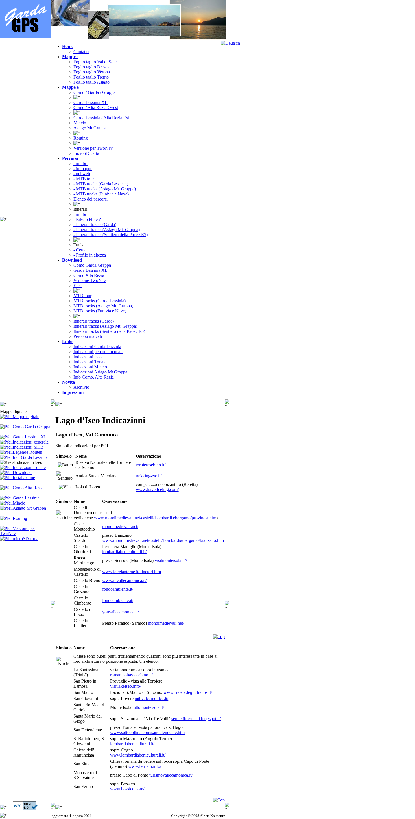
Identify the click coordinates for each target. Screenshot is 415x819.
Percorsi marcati (87, 336)
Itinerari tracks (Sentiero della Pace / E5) (109, 331)
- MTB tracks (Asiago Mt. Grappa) (104, 188)
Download (22, 472)
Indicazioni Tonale (89, 361)
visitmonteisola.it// (171, 560)
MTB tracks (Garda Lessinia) (99, 300)
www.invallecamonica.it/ (124, 580)
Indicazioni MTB (28, 447)
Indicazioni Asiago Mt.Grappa (100, 372)
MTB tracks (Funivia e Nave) (99, 311)
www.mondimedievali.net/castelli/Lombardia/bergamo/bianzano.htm (163, 540)
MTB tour (82, 295)
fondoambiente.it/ (117, 589)
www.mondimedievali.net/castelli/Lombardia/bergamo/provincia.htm (155, 517)
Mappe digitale (26, 416)
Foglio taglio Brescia (91, 66)
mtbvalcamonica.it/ (151, 698)
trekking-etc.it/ (148, 475)
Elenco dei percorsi (90, 199)
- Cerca (79, 249)
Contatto (81, 51)
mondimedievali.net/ (120, 526)
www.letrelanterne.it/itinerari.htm (131, 571)
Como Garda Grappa (92, 265)
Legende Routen (27, 452)
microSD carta (86, 153)
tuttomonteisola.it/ (148, 707)
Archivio (81, 387)
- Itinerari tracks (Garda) (94, 224)
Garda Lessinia (26, 498)
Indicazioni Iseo (87, 356)
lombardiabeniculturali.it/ (124, 551)
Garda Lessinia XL (90, 102)
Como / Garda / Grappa (94, 92)
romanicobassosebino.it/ (131, 674)
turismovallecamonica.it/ (171, 775)
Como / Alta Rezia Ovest (95, 107)
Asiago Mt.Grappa (90, 127)
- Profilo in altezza (89, 255)
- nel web (81, 173)
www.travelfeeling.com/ (157, 489)
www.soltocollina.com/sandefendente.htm (147, 732)
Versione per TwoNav (93, 148)
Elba (77, 285)
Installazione (24, 477)
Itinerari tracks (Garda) (93, 321)
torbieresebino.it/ (150, 464)
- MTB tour (83, 178)
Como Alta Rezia (88, 275)
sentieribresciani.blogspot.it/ (196, 718)
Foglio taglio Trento (91, 77)
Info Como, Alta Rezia (93, 377)
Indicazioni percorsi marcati (98, 351)
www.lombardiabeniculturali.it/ (137, 755)
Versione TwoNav (89, 280)
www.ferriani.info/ (144, 766)
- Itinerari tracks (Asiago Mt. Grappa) (106, 229)
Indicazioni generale (31, 442)
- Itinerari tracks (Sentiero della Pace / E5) (110, 234)
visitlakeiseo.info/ (125, 686)
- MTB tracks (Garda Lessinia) (100, 183)
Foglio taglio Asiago (91, 82)
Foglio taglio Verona (91, 71)
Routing (80, 138)
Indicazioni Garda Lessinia (97, 346)
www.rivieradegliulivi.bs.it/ (187, 692)
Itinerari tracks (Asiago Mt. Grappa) (105, 326)
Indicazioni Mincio (90, 366)
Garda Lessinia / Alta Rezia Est (101, 117)
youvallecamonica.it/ (120, 611)
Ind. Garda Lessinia (30, 457)
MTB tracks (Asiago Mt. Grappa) (103, 305)
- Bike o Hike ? (87, 219)
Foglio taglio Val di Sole (95, 61)
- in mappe (82, 168)
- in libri (80, 163)
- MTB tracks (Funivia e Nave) (101, 194)
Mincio (79, 122)
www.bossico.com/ (127, 789)
